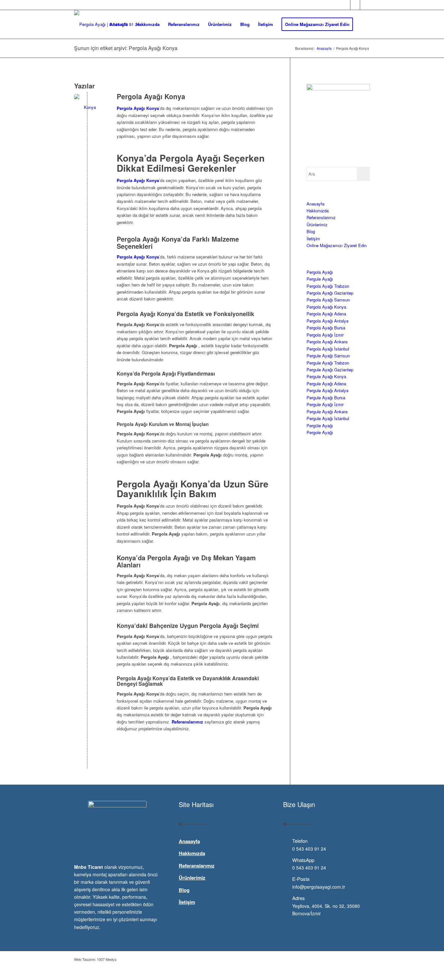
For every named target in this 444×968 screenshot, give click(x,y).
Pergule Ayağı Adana (326, 383)
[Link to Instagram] (365, 5)
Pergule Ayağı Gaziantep (330, 369)
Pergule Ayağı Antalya (327, 390)
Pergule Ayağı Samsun (328, 355)
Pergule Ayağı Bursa (326, 397)
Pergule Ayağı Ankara (327, 411)
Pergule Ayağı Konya (326, 376)
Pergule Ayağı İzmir (325, 404)
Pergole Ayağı (320, 432)
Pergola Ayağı (320, 272)
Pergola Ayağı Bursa (326, 328)
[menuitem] (118, 24)
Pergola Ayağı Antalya (327, 321)
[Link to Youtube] (355, 5)
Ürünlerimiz (317, 224)
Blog (311, 231)
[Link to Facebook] (345, 5)
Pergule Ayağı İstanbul (328, 418)
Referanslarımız (321, 217)
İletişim (313, 238)
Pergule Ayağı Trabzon (328, 363)
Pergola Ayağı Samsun (328, 300)
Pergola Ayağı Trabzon (328, 286)
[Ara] (363, 24)
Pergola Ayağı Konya (151, 96)
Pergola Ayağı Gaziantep (330, 293)
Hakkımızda (318, 210)
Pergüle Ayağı (320, 425)
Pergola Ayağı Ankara (327, 341)
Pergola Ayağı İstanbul (328, 349)
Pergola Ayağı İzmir (325, 335)
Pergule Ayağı (320, 279)
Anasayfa (315, 204)
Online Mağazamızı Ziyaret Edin (337, 245)
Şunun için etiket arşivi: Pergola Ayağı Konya (125, 48)
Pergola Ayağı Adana (326, 314)
